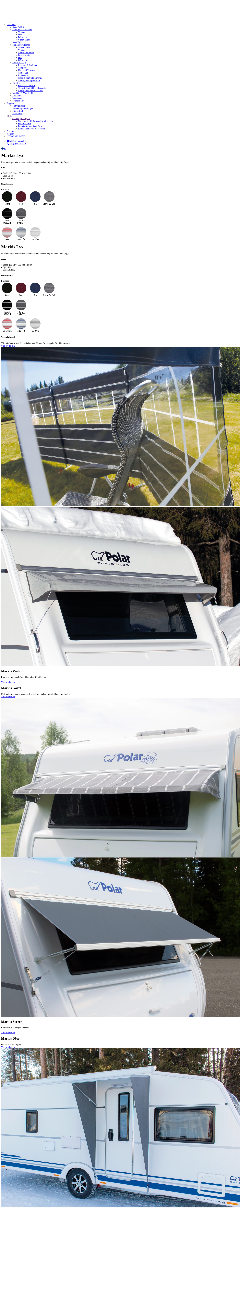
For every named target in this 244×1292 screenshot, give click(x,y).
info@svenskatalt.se (18, 141)
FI (5, 148)
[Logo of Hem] (32, 17)
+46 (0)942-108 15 (17, 143)
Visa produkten (8, 346)
